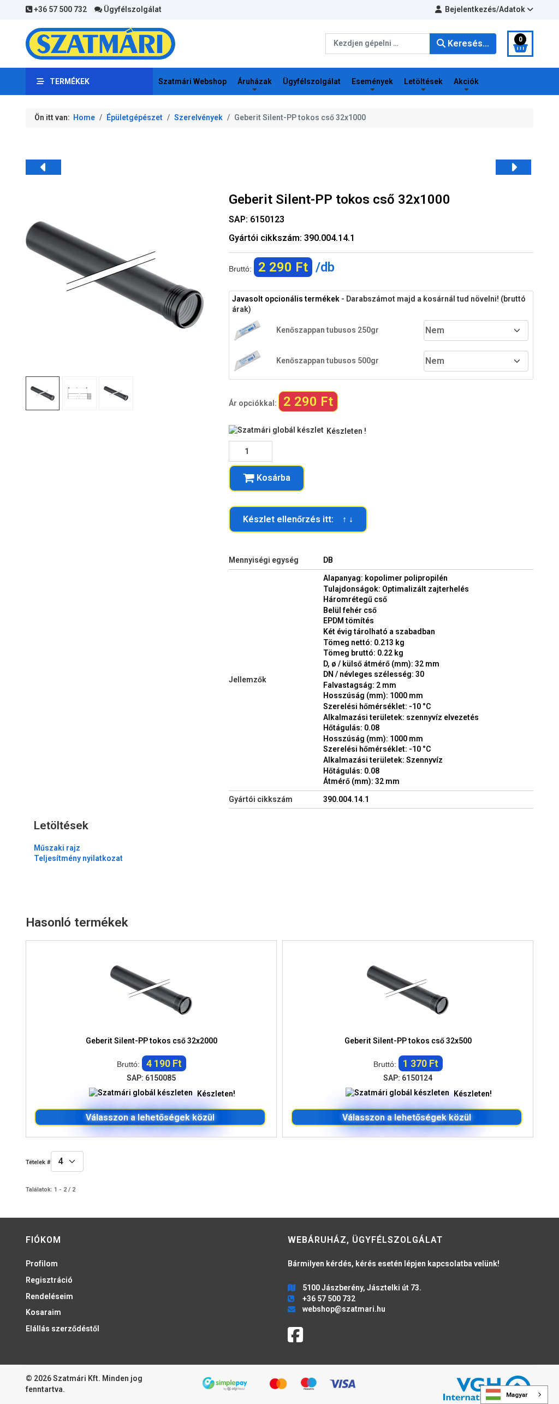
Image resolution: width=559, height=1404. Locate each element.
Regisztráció (49, 1280)
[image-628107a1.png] (116, 393)
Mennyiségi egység (264, 560)
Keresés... (467, 43)
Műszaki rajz (57, 847)
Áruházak (254, 81)
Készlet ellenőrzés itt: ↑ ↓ (298, 519)
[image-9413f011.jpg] (115, 274)
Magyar (517, 1395)
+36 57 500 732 (59, 9)
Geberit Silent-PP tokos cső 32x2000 (151, 1040)
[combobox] (377, 43)
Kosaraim (43, 1312)
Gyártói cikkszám (261, 799)
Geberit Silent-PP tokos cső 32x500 (408, 1040)
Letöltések (423, 81)
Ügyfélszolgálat (132, 9)
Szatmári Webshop (192, 81)
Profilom (42, 1263)
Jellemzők (247, 679)
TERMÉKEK (70, 81)
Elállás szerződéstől (62, 1328)
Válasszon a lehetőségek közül (150, 1117)
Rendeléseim (49, 1296)
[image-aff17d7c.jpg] (79, 393)
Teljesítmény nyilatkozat (78, 858)
